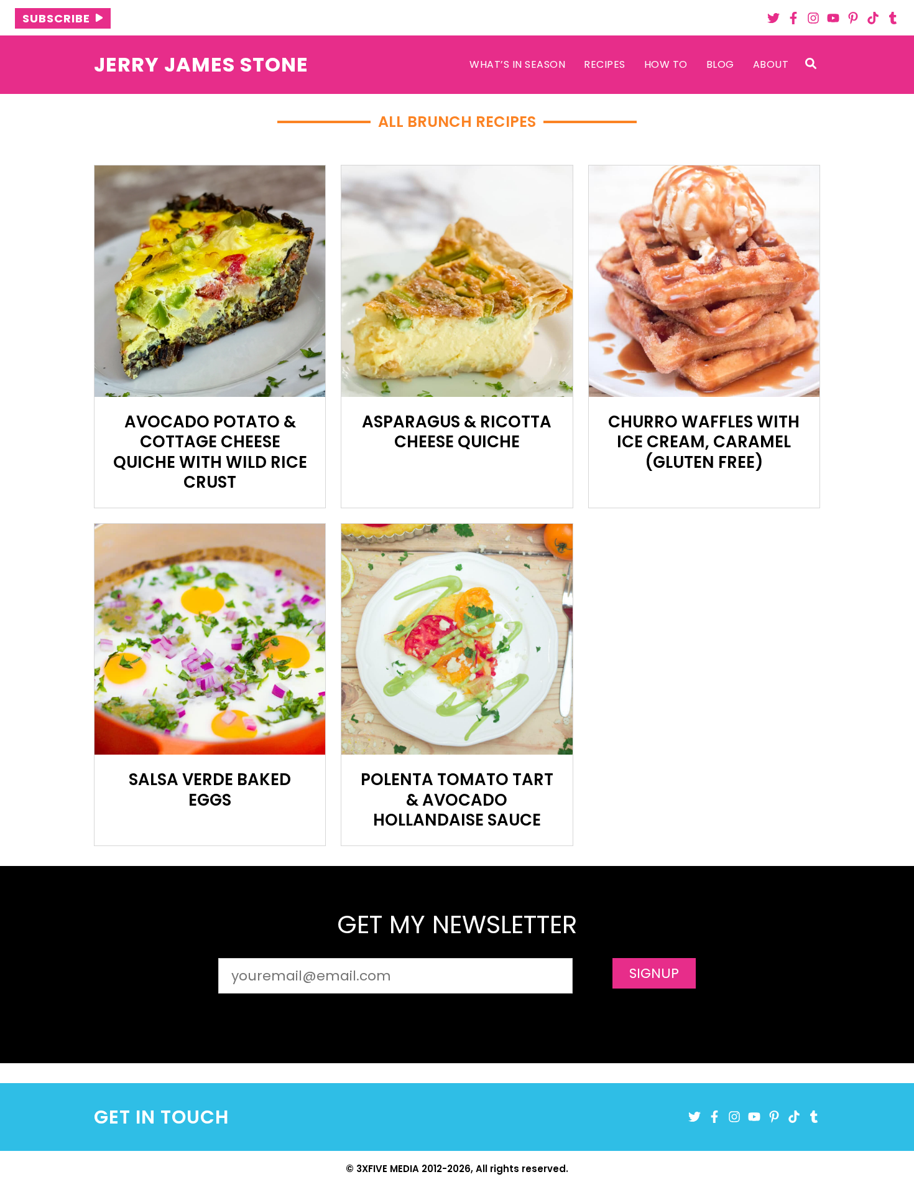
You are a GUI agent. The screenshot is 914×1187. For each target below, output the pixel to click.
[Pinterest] (853, 18)
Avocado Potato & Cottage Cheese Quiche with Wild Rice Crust (210, 452)
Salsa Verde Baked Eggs (210, 789)
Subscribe (56, 18)
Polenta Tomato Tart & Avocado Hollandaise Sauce (457, 799)
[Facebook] (793, 18)
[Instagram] (813, 18)
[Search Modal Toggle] (810, 64)
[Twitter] (773, 18)
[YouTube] (833, 18)
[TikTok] (873, 18)
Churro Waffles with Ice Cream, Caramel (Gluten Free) (704, 442)
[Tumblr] (893, 18)
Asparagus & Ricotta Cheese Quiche (457, 432)
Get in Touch (161, 1117)
